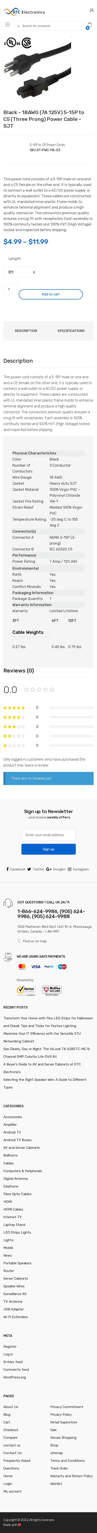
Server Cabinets (15, 1279)
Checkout (10, 1430)
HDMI (7, 1202)
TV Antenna (12, 1302)
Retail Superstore (63, 1422)
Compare (10, 1438)
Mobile (8, 1248)
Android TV (12, 1132)
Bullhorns (10, 1155)
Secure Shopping (63, 1438)
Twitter (38, 869)
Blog (6, 1415)
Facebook (17, 869)
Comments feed (16, 1370)
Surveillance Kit (15, 1294)
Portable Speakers (17, 1263)
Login (7, 1484)
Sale (53, 1430)
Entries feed (13, 1362)
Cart (6, 1422)
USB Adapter (13, 1309)
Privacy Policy (61, 1415)
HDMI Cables (13, 1209)
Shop (54, 1445)
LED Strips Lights (17, 1232)
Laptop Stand (14, 1225)
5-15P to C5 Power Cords (47, 145)
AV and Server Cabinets (21, 1148)
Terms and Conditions (67, 1461)
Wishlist (56, 1484)
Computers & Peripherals (22, 1171)
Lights (8, 1240)
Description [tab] (26, 331)
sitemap (56, 1453)
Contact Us (12, 1453)
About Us (10, 1407)
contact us (12, 1445)
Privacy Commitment (66, 1407)
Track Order (59, 1468)
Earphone (10, 1186)
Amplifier (10, 1125)
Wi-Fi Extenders (15, 1317)
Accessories (12, 1117)
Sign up (48, 849)
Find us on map (35, 941)
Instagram (81, 869)
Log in (8, 1354)
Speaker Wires (14, 1286)
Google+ (59, 869)
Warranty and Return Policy (71, 1476)
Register (9, 1347)
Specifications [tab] (71, 331)
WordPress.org (14, 1377)
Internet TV (12, 1217)
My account (12, 1491)
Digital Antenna (15, 1179)
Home (8, 1476)
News (7, 1255)
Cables (8, 1163)
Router (8, 1271)
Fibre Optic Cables (17, 1194)
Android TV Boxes (17, 1140)
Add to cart (51, 294)
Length (15, 258)
